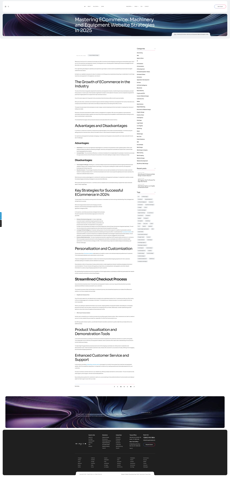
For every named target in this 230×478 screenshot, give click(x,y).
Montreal (119, 463)
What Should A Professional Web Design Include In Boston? (146, 175)
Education (118, 437)
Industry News (140, 115)
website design (141, 253)
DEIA (138, 474)
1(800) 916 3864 (149, 437)
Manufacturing (119, 446)
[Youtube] (130, 386)
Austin (79, 461)
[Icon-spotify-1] (83, 443)
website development (142, 258)
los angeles (140, 220)
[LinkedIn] (124, 386)
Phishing (126, 474)
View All (104, 448)
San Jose (145, 459)
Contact (147, 6)
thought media (141, 237)
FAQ (141, 6)
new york (145, 223)
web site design (150, 253)
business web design (150, 204)
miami (139, 223)
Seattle (144, 461)
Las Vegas (106, 465)
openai (144, 226)
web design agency (142, 242)
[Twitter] (117, 386)
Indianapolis (106, 459)
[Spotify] (120, 386)
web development (141, 250)
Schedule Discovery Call (146, 282)
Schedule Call (0, 223)
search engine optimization (143, 229)
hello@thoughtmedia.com (149, 440)
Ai (138, 196)
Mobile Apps (140, 134)
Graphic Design (140, 112)
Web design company (142, 245)
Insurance (118, 442)
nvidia (151, 223)
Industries (128, 6)
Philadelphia (132, 457)
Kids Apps (139, 120)
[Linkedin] (79, 443)
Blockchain (139, 88)
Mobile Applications (106, 441)
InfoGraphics (140, 117)
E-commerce (150, 212)
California (93, 457)
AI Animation (140, 63)
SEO (138, 142)
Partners (90, 442)
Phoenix (131, 459)
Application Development (143, 79)
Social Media (140, 144)
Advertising (140, 52)
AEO (138, 55)
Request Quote (149, 444)
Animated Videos (141, 74)
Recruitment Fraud (132, 474)
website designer (141, 256)
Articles (139, 82)
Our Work (91, 439)
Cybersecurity (140, 98)
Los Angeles (140, 125)
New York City (119, 466)
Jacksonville (106, 463)
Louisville (119, 457)
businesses (140, 204)
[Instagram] (127, 386)
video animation (141, 239)
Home (175, 34)
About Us (90, 437)
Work (102, 6)
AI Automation (140, 66)
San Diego (132, 466)
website (149, 250)
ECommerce (105, 439)
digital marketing (141, 212)
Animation (139, 77)
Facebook (148, 215)
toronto (148, 237)
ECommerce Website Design (144, 109)
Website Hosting (105, 446)
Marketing (139, 128)
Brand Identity (140, 90)
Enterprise (118, 439)
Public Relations (141, 139)
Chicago (92, 461)
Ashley (84, 55)
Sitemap (122, 474)
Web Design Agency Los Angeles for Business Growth (146, 186)
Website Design (141, 158)
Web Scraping (140, 155)
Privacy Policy (148, 474)
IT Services (118, 444)
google (139, 218)
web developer (149, 247)
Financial (118, 441)
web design (149, 239)
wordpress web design (142, 261)
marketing (148, 220)
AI (137, 61)
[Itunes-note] (80, 444)
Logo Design (140, 123)
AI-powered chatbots (127, 231)
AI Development (141, 69)
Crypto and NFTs (141, 93)
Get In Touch (220, 6)
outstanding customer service (93, 364)
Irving (105, 461)
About (89, 6)
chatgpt (139, 207)
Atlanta (79, 459)
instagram (146, 218)
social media (140, 231)
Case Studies (91, 441)
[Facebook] (114, 386)
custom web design (142, 210)
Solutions (95, 6)
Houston (105, 457)
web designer (140, 247)
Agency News (140, 58)
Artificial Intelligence (142, 85)
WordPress (152, 258)
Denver (92, 466)
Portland (132, 461)
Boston (79, 465)
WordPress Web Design (142, 163)
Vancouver (145, 465)
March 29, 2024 (79, 55)
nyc (139, 226)
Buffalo (79, 466)
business (151, 202)
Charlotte (93, 459)
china (146, 207)
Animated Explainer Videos (143, 71)
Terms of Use (142, 474)
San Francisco (146, 457)
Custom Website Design (93, 55)
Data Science (140, 104)
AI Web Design (145, 196)
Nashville (119, 465)
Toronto (144, 463)
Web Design (140, 147)
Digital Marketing (141, 106)
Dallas (138, 101)
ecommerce (140, 215)
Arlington (79, 457)
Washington (145, 466)
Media (136, 6)
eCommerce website (88, 253)
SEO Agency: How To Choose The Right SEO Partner (146, 180)
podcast (150, 226)
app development (148, 199)
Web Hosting (140, 152)
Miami (138, 131)
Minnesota (119, 461)
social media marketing (142, 234)
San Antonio (132, 465)
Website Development (142, 161)
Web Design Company (142, 150)
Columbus (93, 463)
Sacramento (132, 463)
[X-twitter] (78, 443)
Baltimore (80, 463)
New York (139, 136)
